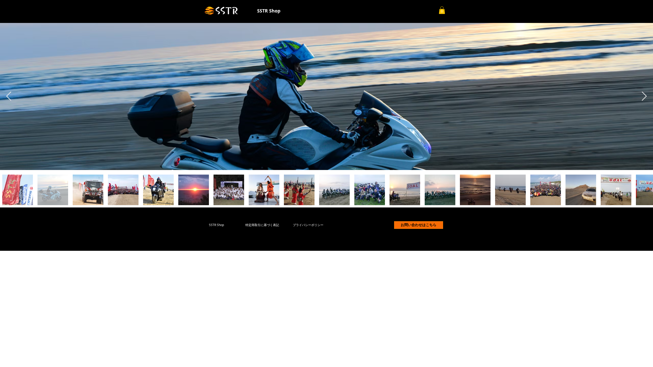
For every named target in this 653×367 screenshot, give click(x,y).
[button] (442, 10)
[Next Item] (644, 96)
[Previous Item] (9, 96)
